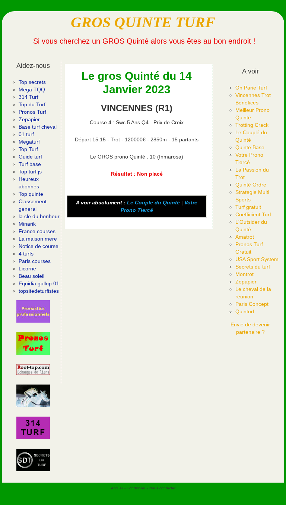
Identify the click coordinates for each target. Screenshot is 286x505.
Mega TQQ (32, 89)
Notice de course (38, 246)
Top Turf (28, 149)
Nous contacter (162, 488)
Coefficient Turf (253, 214)
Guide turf (30, 157)
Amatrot (244, 237)
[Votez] (33, 311)
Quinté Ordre (250, 185)
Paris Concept (251, 304)
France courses (37, 231)
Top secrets (32, 82)
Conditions (136, 488)
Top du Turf (32, 104)
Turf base (30, 164)
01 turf (26, 134)
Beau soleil (31, 276)
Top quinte (31, 194)
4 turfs (26, 254)
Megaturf (29, 142)
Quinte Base (249, 147)
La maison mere (38, 239)
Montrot (244, 274)
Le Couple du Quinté (153, 203)
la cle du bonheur (39, 216)
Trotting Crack (251, 125)
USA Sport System (257, 259)
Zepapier (29, 119)
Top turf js (30, 172)
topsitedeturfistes (39, 291)
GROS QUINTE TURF (143, 22)
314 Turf (28, 97)
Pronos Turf (32, 112)
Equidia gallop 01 (39, 283)
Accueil (117, 488)
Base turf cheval (38, 127)
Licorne (27, 269)
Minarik (27, 224)
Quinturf (244, 311)
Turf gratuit (248, 207)
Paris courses (35, 261)
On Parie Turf (251, 88)
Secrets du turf (252, 267)
